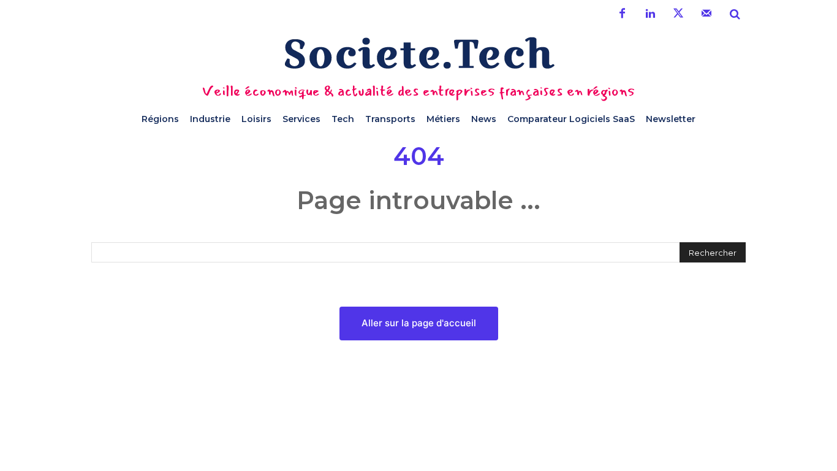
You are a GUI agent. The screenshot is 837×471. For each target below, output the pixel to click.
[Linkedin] (650, 14)
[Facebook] (622, 14)
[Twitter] (678, 14)
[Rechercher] (735, 14)
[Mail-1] (706, 14)
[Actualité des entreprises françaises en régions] (418, 53)
